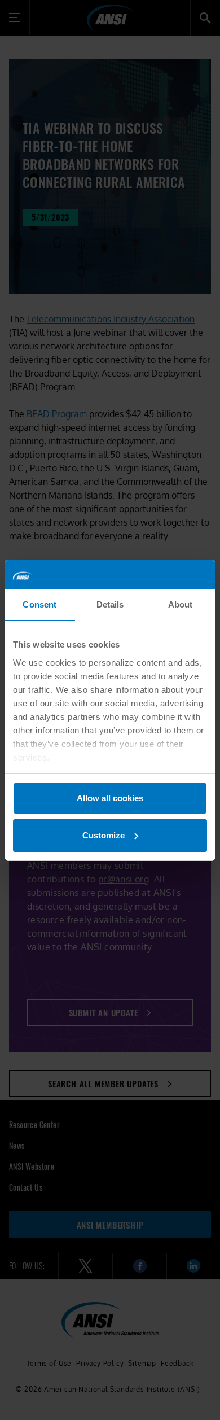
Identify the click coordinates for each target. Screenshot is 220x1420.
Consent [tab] (39, 604)
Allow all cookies (110, 798)
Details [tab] (110, 604)
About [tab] (180, 604)
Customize (103, 835)
